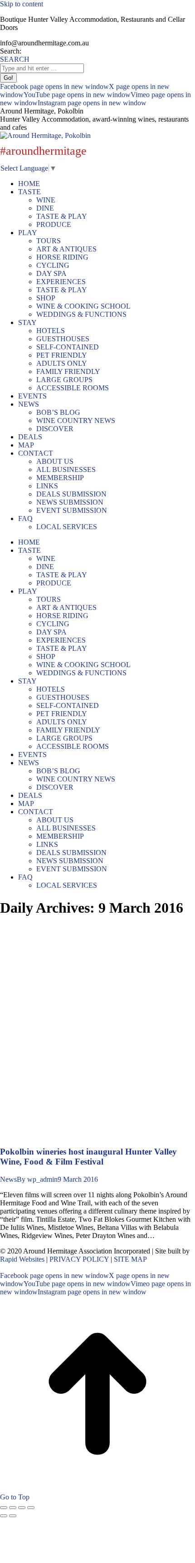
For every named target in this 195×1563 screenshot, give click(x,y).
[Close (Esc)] (3, 1507)
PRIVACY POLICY (79, 1259)
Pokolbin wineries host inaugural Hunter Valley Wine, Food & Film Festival (88, 1156)
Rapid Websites (22, 1259)
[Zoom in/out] (30, 1507)
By (37, 1179)
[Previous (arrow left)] (3, 1515)
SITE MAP (130, 1259)
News (8, 1179)
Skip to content (21, 4)
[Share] (12, 1507)
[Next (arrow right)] (12, 1515)
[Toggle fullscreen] (21, 1507)
